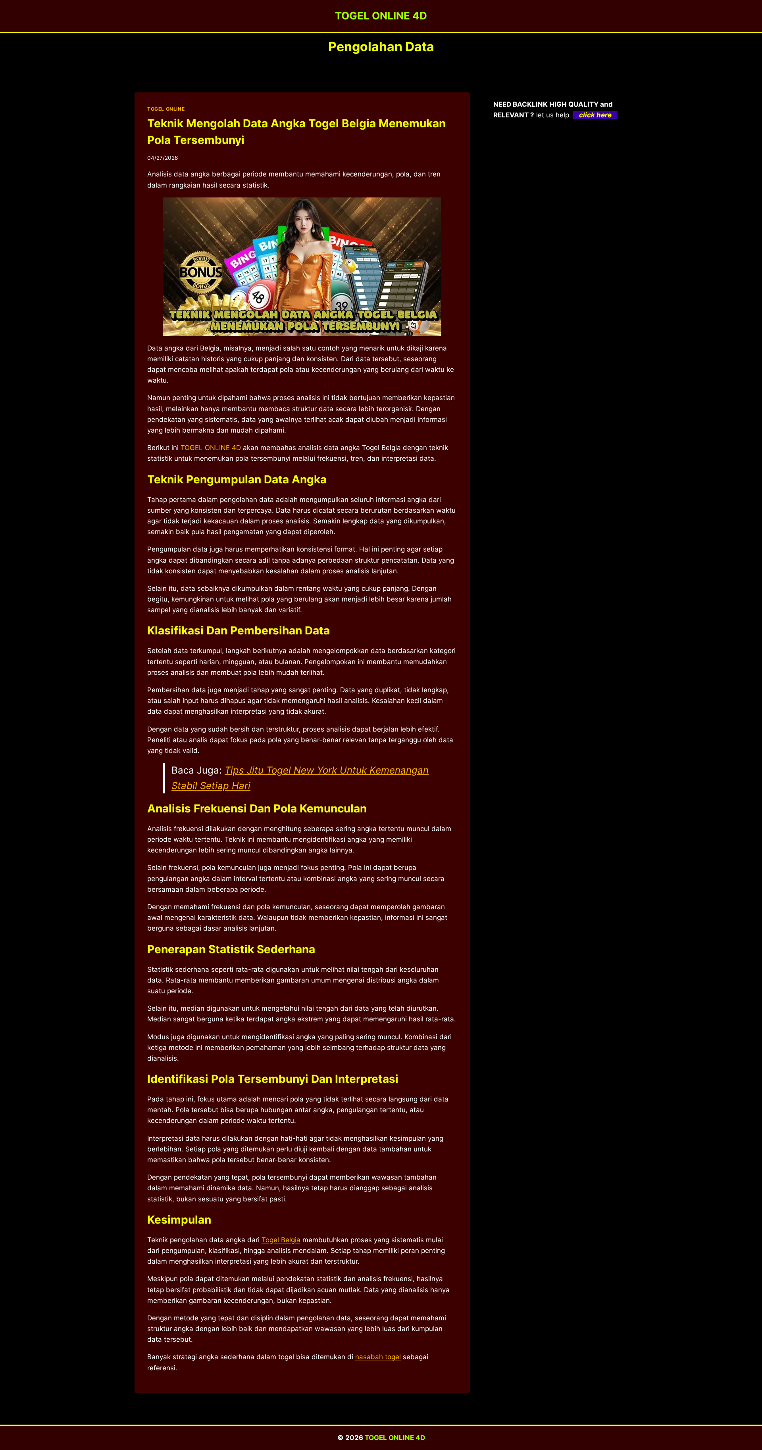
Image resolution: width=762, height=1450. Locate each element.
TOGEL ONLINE (166, 109)
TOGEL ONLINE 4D (395, 1438)
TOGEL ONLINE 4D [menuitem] (211, 448)
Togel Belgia (281, 1240)
